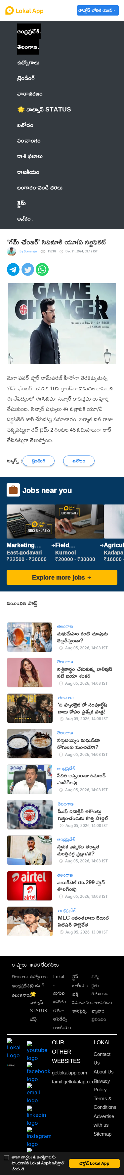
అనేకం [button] (24, 218)
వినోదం (59, 1001)
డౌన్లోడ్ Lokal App (94, 1163)
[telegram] (14, 273)
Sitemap (102, 1134)
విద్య (95, 976)
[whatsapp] (43, 273)
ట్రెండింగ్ (37, 985)
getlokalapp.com (69, 1072)
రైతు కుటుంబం (100, 989)
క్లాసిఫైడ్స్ (79, 1010)
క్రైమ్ (75, 976)
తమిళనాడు (21, 994)
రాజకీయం (62, 1027)
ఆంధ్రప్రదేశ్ (28, 31)
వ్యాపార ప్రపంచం (99, 1014)
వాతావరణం (102, 1002)
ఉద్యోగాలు (39, 976)
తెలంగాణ (27, 47)
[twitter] (28, 273)
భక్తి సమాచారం (81, 998)
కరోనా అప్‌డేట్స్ (60, 1014)
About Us (104, 1071)
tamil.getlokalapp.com (75, 1081)
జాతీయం (80, 985)
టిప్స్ (33, 1019)
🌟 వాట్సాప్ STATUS (38, 1002)
